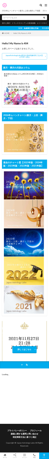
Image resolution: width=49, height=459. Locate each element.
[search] (44, 17)
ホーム (5, 457)
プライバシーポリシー (17, 430)
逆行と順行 (6, 23)
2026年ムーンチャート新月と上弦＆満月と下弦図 (21, 11)
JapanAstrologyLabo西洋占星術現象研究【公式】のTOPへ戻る (24, 56)
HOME (6, 33)
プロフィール (36, 430)
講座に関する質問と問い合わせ (24, 434)
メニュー (24, 457)
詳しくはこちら (24, 349)
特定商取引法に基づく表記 (24, 437)
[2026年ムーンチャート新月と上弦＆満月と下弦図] (24, 151)
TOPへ (44, 457)
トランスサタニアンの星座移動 (24, 23)
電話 (34, 457)
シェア (15, 457)
